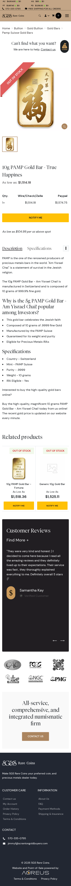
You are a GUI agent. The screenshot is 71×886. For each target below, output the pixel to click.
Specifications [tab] (39, 248)
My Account (10, 804)
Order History (11, 808)
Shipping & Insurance (50, 814)
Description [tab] (12, 248)
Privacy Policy (11, 814)
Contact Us (35, 736)
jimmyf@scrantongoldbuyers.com (28, 843)
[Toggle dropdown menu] (66, 248)
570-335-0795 (13, 8)
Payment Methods (49, 808)
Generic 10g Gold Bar (52, 484)
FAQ (40, 804)
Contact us (48, 49)
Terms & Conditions (14, 819)
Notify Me (35, 217)
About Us (43, 798)
